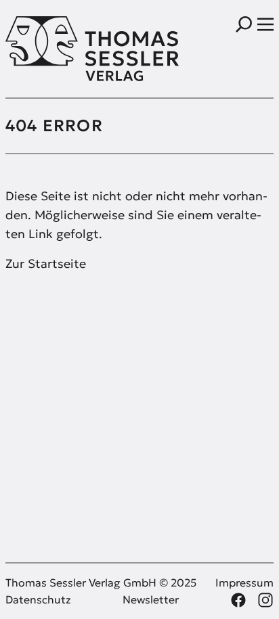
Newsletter (151, 599)
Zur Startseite (45, 263)
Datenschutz (38, 599)
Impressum (244, 582)
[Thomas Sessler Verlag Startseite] (72, 48)
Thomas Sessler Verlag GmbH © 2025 (100, 582)
